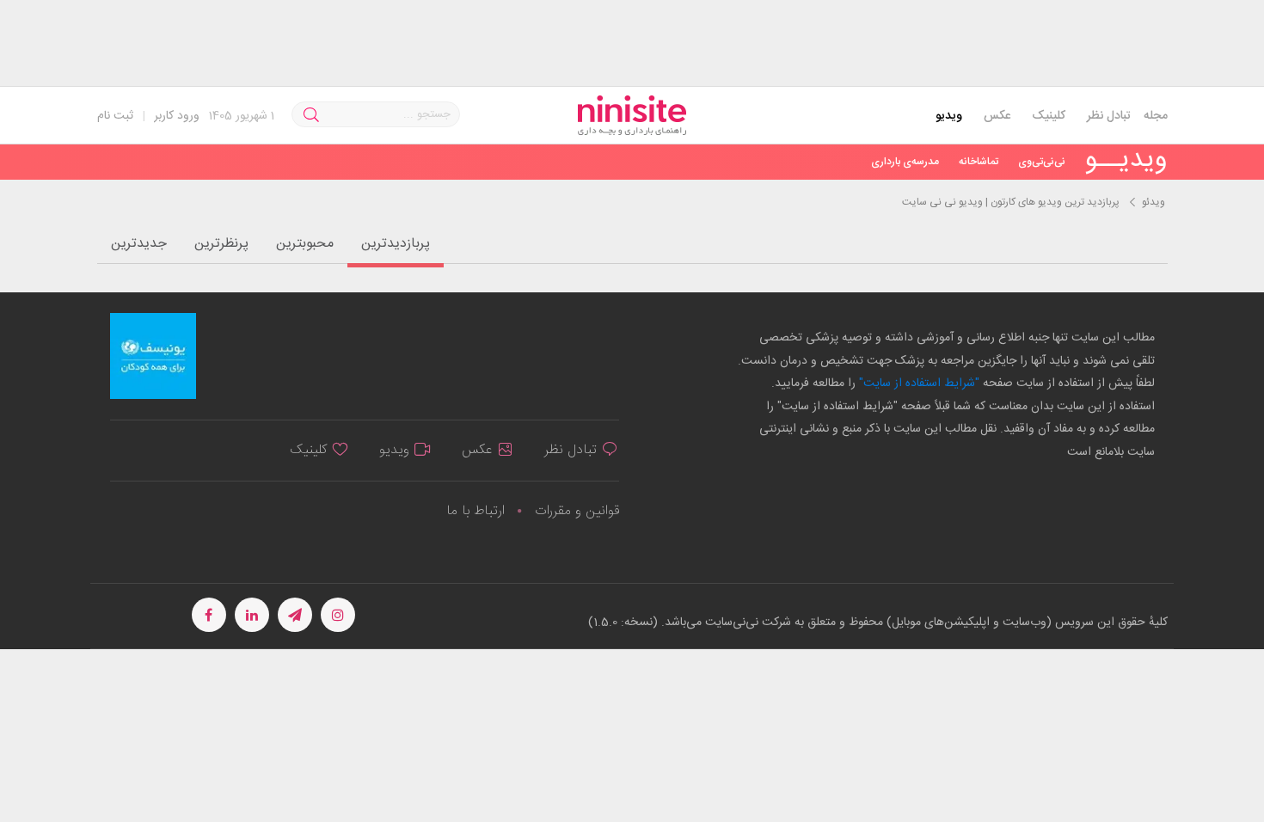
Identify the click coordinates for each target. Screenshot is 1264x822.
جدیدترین (139, 243)
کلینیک (1048, 116)
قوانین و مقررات (577, 511)
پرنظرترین (221, 243)
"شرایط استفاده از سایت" (917, 383)
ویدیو (949, 116)
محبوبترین (305, 243)
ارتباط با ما (475, 511)
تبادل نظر (1109, 116)
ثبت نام (115, 116)
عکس (997, 116)
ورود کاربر (176, 116)
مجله (1156, 116)
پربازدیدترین (395, 243)
